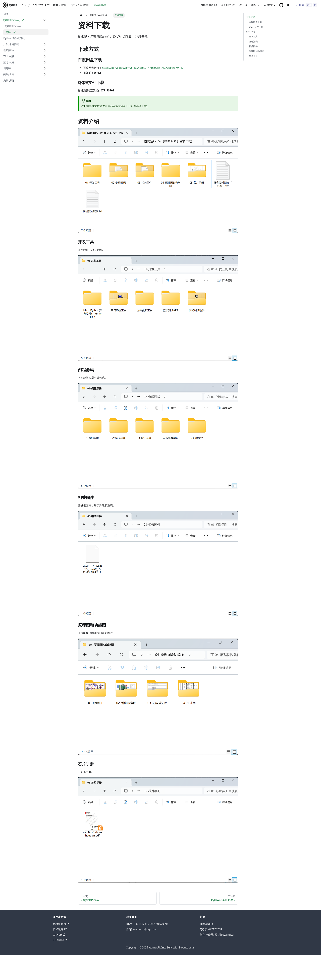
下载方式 (250, 17)
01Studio (58, 940)
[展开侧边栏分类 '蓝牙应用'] (44, 62)
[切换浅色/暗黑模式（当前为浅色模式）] (288, 5)
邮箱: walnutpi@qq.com (141, 929)
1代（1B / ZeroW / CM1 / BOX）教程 (44, 5)
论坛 (241, 5)
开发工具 (253, 36)
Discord (205, 924)
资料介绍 (250, 31)
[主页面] (81, 15)
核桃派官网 (59, 924)
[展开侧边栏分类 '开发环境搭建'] (44, 44)
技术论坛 (58, 929)
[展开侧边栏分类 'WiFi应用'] (44, 56)
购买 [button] (253, 5)
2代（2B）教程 (80, 5)
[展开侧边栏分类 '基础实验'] (44, 50)
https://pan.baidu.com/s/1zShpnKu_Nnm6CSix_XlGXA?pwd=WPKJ (143, 68)
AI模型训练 (207, 5)
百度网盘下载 (255, 21)
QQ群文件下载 (256, 26)
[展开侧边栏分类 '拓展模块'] (44, 74)
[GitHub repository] (281, 5)
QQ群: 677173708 (211, 929)
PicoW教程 (99, 5)
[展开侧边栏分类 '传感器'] (44, 68)
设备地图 (226, 5)
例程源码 (253, 41)
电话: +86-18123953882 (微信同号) (147, 924)
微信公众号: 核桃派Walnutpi (217, 934)
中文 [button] (270, 5)
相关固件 (253, 46)
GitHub (57, 934)
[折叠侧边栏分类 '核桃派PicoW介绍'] (44, 20)
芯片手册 (253, 56)
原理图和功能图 (256, 51)
